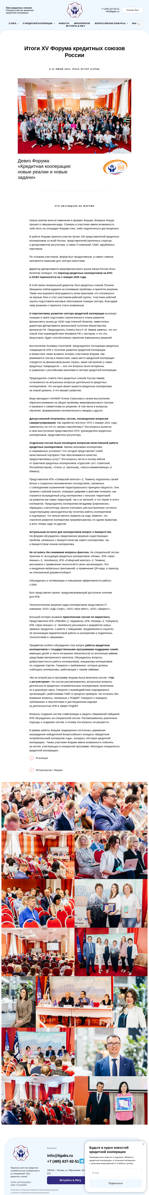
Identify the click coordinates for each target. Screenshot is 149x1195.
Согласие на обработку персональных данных (30, 1193)
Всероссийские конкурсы (110, 23)
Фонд (135, 23)
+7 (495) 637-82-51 (110, 9)
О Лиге (13, 23)
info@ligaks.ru (112, 11)
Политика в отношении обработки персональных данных (34, 1190)
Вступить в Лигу (75, 26)
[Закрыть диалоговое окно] (143, 1144)
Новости (64, 23)
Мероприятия (82, 23)
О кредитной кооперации (38, 23)
